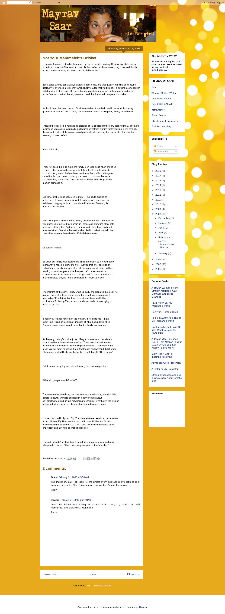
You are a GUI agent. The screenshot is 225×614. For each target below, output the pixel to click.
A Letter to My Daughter (165, 368)
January (163, 253)
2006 (158, 264)
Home (92, 574)
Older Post (133, 574)
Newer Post (50, 574)
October (163, 223)
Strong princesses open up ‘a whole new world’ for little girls (167, 377)
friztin (122, 607)
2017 (158, 175)
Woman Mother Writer (164, 93)
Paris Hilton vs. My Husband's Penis (162, 304)
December (164, 218)
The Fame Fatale (161, 98)
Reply (54, 489)
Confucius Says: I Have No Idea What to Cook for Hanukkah (166, 330)
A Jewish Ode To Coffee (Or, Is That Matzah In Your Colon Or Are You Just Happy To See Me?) (167, 343)
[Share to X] (92, 458)
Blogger (143, 607)
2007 (158, 259)
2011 (158, 199)
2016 (158, 180)
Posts (159, 146)
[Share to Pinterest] (98, 458)
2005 (158, 269)
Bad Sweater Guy (161, 126)
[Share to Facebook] (95, 458)
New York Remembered (165, 311)
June (161, 227)
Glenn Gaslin (159, 115)
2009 (158, 209)
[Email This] (85, 458)
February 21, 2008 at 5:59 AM (74, 477)
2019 (158, 170)
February (163, 237)
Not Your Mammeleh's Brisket (166, 244)
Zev (154, 87)
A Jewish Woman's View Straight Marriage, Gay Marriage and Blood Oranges (165, 292)
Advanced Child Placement (166, 362)
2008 (158, 214)
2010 (158, 204)
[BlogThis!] (88, 458)
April (161, 232)
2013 (158, 190)
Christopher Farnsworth (165, 121)
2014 (158, 185)
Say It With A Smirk (162, 104)
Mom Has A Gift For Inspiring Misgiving (162, 355)
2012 (158, 194)
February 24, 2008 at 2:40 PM (75, 500)
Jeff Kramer (158, 109)
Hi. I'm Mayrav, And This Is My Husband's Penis (166, 319)
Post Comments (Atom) (98, 585)
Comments (162, 151)
